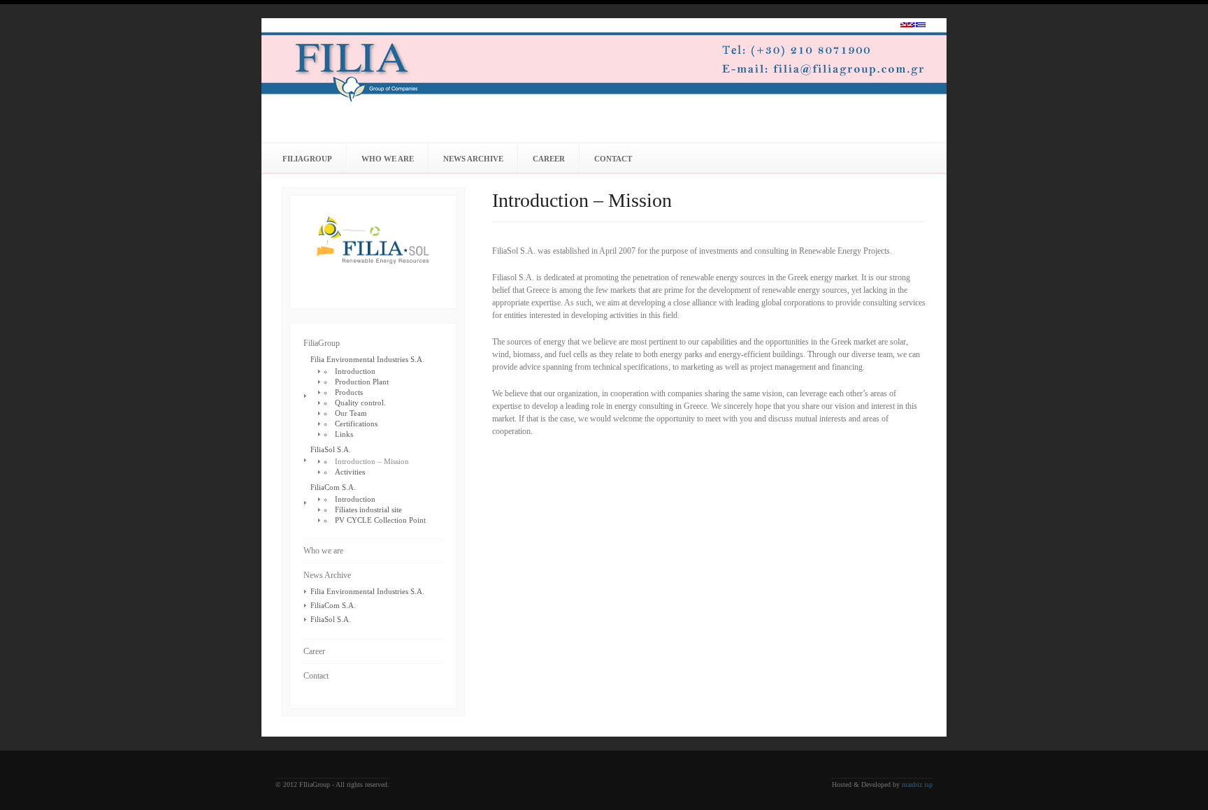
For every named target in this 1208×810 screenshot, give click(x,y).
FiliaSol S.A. (330, 449)
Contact (613, 158)
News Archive (473, 158)
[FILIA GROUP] (614, 66)
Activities (350, 472)
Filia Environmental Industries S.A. (367, 359)
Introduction (355, 371)
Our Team (351, 413)
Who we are (387, 158)
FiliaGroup (307, 158)
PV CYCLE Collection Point (380, 520)
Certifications (356, 423)
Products (349, 392)
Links (344, 434)
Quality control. (360, 402)
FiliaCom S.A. (333, 487)
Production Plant (362, 381)
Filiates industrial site (368, 509)
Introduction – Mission (372, 461)
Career (549, 158)
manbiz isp (917, 784)
